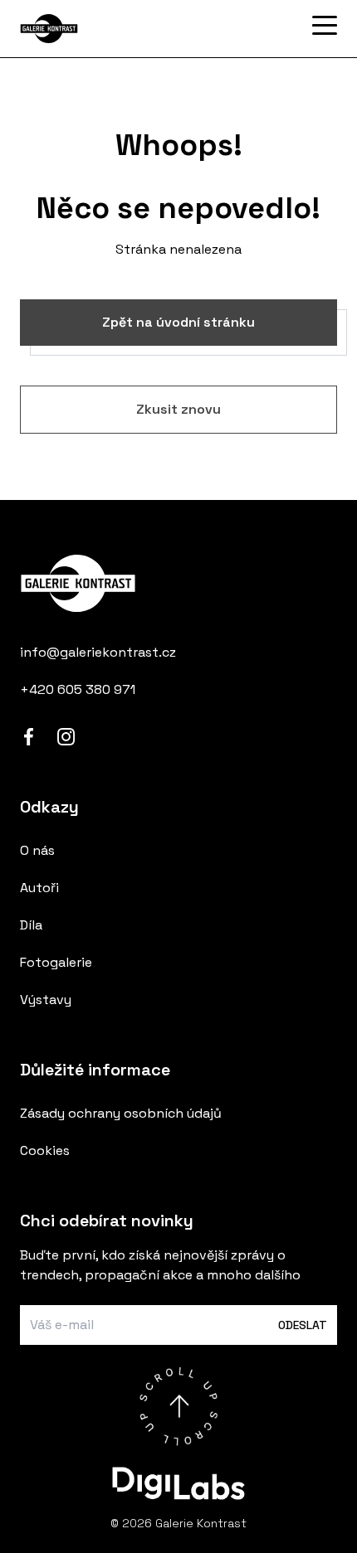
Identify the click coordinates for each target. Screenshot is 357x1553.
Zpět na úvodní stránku (178, 322)
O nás (37, 850)
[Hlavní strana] (103, 28)
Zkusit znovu (178, 409)
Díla (31, 925)
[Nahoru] (178, 1406)
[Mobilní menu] (324, 26)
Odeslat (302, 1325)
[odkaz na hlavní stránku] (178, 583)
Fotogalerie (56, 962)
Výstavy (45, 999)
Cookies (45, 1150)
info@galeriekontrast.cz (98, 652)
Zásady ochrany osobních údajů (121, 1113)
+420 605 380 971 (77, 689)
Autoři (39, 887)
